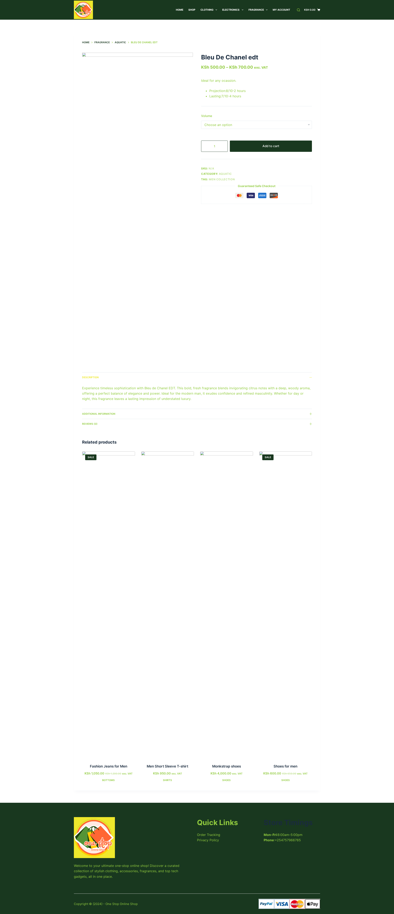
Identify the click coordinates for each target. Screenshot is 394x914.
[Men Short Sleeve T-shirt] (167, 605)
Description (90, 377)
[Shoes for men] (285, 605)
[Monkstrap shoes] (226, 605)
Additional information (98, 413)
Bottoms (108, 780)
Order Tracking (208, 835)
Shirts (167, 780)
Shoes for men (285, 766)
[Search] (298, 9)
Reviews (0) (89, 423)
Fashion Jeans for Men (108, 766)
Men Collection (222, 179)
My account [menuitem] (281, 9)
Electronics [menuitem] (230, 9)
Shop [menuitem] (191, 9)
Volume (206, 116)
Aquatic (225, 173)
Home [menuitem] (179, 9)
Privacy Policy (208, 840)
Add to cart (270, 146)
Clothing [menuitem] (206, 9)
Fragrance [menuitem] (256, 9)
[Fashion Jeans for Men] (108, 605)
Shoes (226, 780)
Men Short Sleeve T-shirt (167, 766)
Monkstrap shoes (226, 766)
